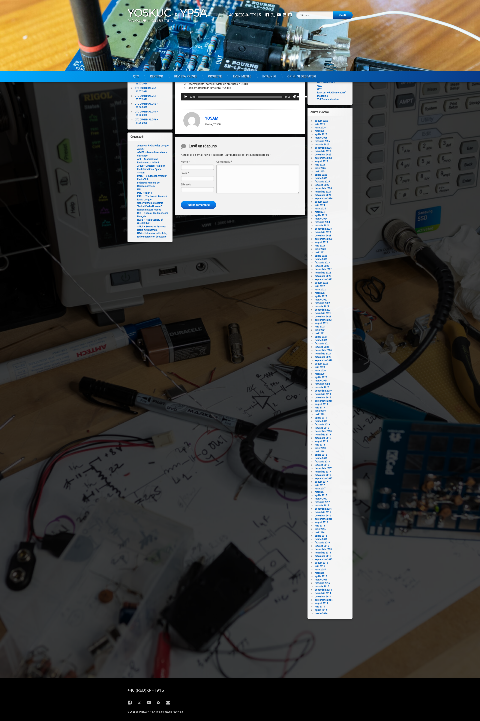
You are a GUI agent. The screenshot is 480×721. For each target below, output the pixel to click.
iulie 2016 (320, 525)
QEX (319, 86)
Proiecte (215, 76)
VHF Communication (328, 99)
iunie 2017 (320, 488)
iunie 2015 (320, 569)
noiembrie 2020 (323, 353)
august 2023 (321, 242)
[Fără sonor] (294, 97)
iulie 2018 (320, 444)
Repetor (156, 76)
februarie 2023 (322, 262)
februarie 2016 (322, 542)
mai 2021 (320, 333)
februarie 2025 (322, 181)
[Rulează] (186, 97)
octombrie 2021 (323, 316)
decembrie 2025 (323, 148)
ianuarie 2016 (322, 546)
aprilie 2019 (321, 417)
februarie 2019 (322, 424)
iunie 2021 (320, 330)
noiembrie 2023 (323, 232)
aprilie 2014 (321, 610)
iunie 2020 (320, 370)
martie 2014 (321, 613)
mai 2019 (320, 414)
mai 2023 (320, 252)
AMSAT (141, 149)
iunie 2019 (320, 411)
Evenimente (242, 76)
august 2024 (321, 202)
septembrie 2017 (323, 478)
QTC (136, 76)
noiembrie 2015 (323, 552)
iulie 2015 (320, 566)
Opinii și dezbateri (301, 76)
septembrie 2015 (323, 559)
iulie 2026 (320, 124)
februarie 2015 (322, 583)
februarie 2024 (322, 222)
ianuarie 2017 (322, 505)
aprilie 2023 (321, 256)
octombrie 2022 (323, 276)
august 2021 (321, 323)
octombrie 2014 (323, 596)
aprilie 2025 (321, 175)
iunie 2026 (320, 127)
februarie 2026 (322, 141)
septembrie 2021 (323, 320)
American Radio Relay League (153, 145)
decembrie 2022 (323, 269)
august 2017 (321, 482)
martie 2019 (321, 421)
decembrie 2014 (323, 589)
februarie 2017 (322, 502)
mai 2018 (320, 451)
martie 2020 (321, 380)
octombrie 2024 (323, 195)
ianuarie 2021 (322, 347)
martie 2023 (321, 259)
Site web (186, 184)
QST (319, 89)
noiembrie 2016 (323, 512)
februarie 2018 (322, 461)
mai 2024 (320, 212)
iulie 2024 (320, 205)
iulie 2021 (320, 326)
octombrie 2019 (323, 397)
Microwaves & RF (326, 82)
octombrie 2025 (323, 154)
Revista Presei (185, 76)
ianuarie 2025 (322, 185)
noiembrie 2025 (323, 151)
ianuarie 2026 (322, 144)
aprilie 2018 (321, 455)
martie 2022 (321, 299)
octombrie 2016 (323, 515)
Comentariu (224, 161)
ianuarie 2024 (322, 225)
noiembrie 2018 (323, 434)
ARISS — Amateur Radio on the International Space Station (151, 169)
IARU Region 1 (144, 193)
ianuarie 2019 (322, 428)
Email (185, 173)
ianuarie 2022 (322, 306)
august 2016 (321, 522)
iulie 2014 (320, 606)
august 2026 (321, 121)
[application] (240, 96)
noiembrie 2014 (323, 593)
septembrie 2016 (323, 519)
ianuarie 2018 (322, 465)
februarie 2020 (322, 384)
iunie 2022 (320, 289)
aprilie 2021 (321, 336)
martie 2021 (321, 340)
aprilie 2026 (321, 134)
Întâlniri (269, 76)
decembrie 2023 (323, 229)
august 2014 (321, 603)
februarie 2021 (322, 343)
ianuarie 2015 (322, 586)
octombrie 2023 (323, 235)
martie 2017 (321, 498)
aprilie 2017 (321, 495)
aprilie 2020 (321, 377)
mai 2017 (320, 492)
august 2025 (321, 161)
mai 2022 (320, 293)
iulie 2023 (320, 245)
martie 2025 (321, 178)
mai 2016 (320, 532)
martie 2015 (321, 579)
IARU (139, 189)
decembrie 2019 (323, 390)
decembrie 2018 (323, 431)
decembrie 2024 (323, 188)
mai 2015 (320, 573)
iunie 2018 (320, 448)
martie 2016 (321, 539)
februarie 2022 (322, 303)
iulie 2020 (320, 367)
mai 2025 (320, 171)
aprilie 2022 (321, 296)
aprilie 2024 (321, 215)
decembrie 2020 (323, 350)
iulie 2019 (320, 407)
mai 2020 (320, 374)
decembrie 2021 (323, 309)
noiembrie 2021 (323, 313)
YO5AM (211, 118)
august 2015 (321, 563)
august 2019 (321, 404)
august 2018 (321, 441)
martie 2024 (321, 218)
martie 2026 (321, 137)
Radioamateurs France (149, 209)
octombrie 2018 (323, 438)
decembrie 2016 (323, 509)
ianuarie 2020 (322, 387)
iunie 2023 (320, 249)
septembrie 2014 (323, 600)
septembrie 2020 (323, 360)
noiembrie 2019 (323, 394)
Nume (185, 161)
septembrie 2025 (323, 158)
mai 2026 (320, 131)
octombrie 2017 (323, 475)
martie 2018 (321, 458)
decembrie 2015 (323, 549)
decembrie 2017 (323, 468)
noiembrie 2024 (323, 191)
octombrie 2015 (323, 556)
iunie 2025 (320, 168)
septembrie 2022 (323, 279)
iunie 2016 (320, 529)
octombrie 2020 (323, 357)
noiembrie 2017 (323, 471)
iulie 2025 (320, 164)
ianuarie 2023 (322, 266)
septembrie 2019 (323, 401)
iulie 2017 (320, 485)
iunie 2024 (320, 208)
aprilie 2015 (321, 576)
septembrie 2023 (323, 239)
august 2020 (321, 363)
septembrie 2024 (323, 198)
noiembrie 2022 (323, 272)
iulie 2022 (320, 286)
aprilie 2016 (321, 536)
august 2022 (321, 283)
